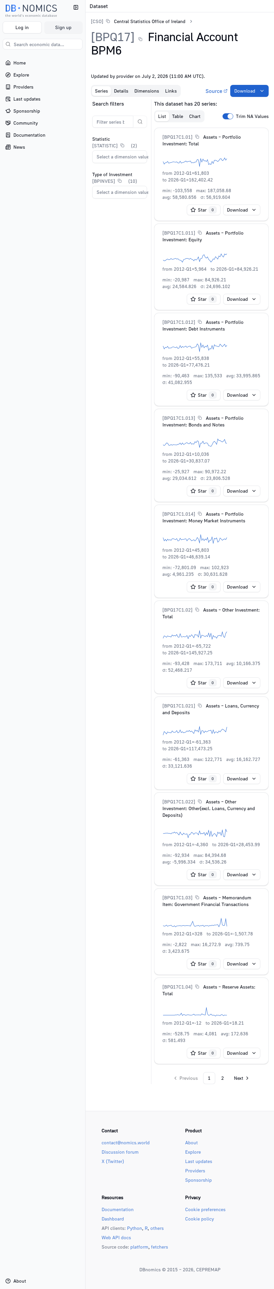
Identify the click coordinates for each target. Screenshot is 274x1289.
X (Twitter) (113, 1161)
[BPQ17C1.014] (178, 514)
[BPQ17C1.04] (177, 987)
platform (139, 1247)
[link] (138, 21)
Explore (193, 1152)
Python (134, 1228)
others (157, 1228)
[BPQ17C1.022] (178, 801)
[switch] (228, 116)
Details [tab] (121, 91)
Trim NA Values (252, 116)
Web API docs (116, 1237)
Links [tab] (171, 91)
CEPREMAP (208, 1269)
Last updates (198, 1161)
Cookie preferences (205, 1209)
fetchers (159, 1247)
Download (244, 91)
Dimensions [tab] (146, 91)
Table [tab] (177, 116)
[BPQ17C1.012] (178, 322)
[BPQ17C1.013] (178, 418)
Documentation (118, 1209)
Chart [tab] (194, 116)
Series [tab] (101, 91)
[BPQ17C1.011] (178, 233)
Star (206, 210)
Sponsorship (198, 1180)
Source (214, 91)
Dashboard (113, 1218)
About (191, 1142)
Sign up (63, 27)
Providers (195, 1170)
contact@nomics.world (126, 1142)
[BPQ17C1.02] (177, 610)
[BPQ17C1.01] (177, 137)
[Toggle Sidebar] (85, 644)
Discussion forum (120, 1152)
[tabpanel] (180, 592)
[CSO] (97, 21)
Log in (22, 27)
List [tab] (162, 116)
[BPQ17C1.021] (178, 705)
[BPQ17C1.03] (177, 897)
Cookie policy (199, 1218)
